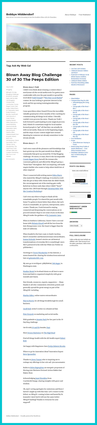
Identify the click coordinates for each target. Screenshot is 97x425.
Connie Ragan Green (31, 159)
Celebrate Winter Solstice (79, 81)
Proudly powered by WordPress (30, 416)
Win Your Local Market (53, 98)
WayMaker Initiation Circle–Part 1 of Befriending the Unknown (80, 154)
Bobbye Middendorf (20, 14)
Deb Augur (56, 263)
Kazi (48, 327)
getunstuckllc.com (36, 258)
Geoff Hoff (27, 309)
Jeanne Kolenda (29, 239)
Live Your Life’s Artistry (78, 69)
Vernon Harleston (34, 333)
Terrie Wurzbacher (40, 253)
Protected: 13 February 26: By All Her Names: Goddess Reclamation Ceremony (80, 77)
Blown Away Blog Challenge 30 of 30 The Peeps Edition (34, 77)
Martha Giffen (28, 295)
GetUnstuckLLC (11, 116)
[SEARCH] (89, 196)
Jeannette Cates (11, 128)
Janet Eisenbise (41, 378)
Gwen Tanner (36, 360)
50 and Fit (36, 327)
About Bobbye (70, 15)
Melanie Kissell (38, 223)
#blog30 (9, 92)
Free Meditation (85, 15)
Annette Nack (41, 319)
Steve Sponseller (29, 354)
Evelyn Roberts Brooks (56, 346)
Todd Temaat (37, 98)
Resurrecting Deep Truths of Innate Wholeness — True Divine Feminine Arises (80, 148)
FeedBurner (84, 183)
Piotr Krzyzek (28, 314)
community (9, 104)
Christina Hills (10, 102)
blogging (9, 89)
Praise (73, 140)
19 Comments (10, 159)
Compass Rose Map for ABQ (80, 100)
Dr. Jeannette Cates (54, 215)
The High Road (49, 333)
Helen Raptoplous (37, 368)
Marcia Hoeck (28, 301)
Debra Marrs (57, 175)
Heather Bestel (28, 271)
